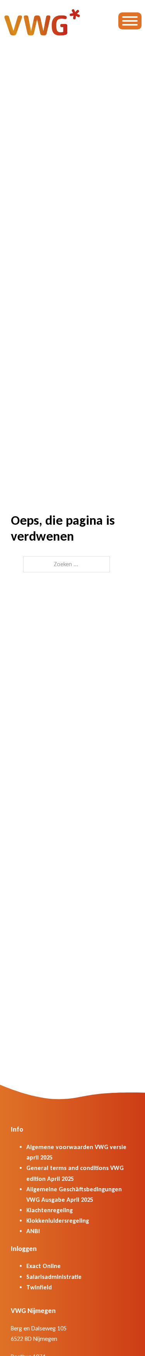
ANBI (33, 1231)
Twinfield (39, 1287)
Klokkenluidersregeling (57, 1220)
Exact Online (43, 1266)
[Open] (130, 20)
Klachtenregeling (49, 1210)
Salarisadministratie (54, 1276)
